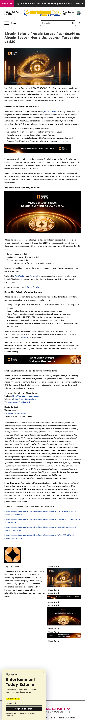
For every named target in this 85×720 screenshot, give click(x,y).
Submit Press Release (47, 718)
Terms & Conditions (67, 718)
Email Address (13, 699)
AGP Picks (7, 3)
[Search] (67, 23)
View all (79, 3)
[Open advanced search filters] (73, 23)
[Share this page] (79, 23)
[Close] (43, 672)
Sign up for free (23, 708)
